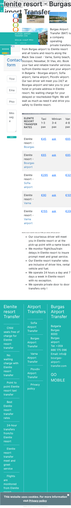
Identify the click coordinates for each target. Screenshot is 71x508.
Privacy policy (38, 500)
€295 (44, 175)
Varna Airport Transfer (32, 357)
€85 (68, 155)
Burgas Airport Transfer (33, 342)
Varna (27, 203)
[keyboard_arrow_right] (8, 53)
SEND (11, 137)
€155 (44, 211)
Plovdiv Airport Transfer (33, 373)
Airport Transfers (36, 309)
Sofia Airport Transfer (32, 326)
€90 (43, 195)
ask (54, 139)
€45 (43, 139)
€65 (68, 139)
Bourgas (29, 147)
